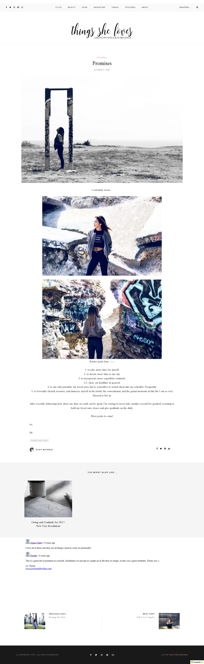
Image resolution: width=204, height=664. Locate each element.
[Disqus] (102, 575)
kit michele (45, 450)
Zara (111, 361)
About (145, 7)
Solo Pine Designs (178, 655)
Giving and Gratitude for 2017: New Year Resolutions (48, 524)
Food (85, 7)
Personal (102, 58)
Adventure (100, 7)
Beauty (72, 7)
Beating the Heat (57, 617)
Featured (130, 7)
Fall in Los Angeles (146, 617)
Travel (115, 7)
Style (59, 7)
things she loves (39, 441)
